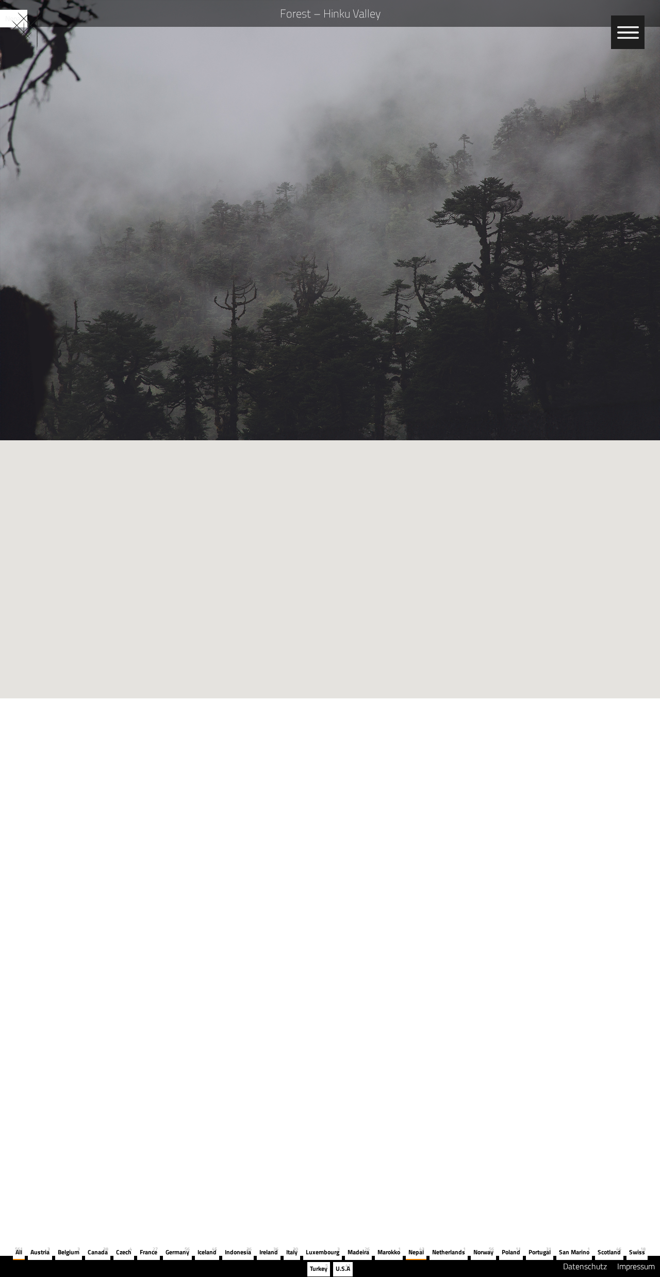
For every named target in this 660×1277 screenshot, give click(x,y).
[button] (330, 563)
